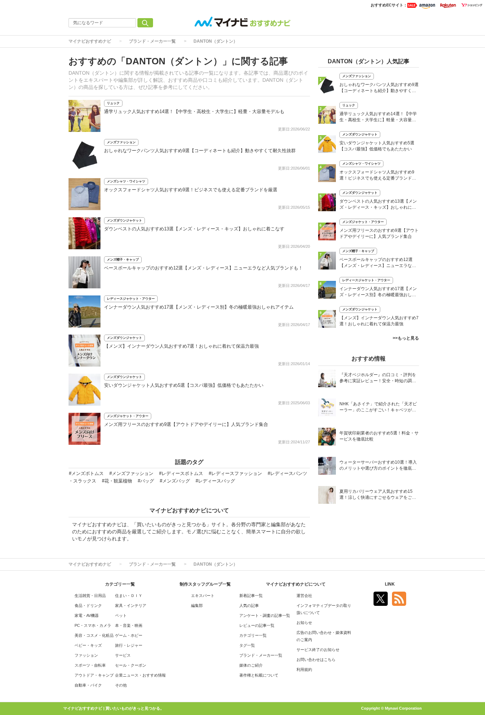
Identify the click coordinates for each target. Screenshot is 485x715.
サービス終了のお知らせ (317, 649)
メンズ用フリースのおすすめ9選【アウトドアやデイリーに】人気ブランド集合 (186, 424)
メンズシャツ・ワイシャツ (126, 181)
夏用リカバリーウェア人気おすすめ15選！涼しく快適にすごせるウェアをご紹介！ (377, 495)
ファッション (86, 655)
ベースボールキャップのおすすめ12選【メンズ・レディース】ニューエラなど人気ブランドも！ (203, 268)
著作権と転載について (258, 675)
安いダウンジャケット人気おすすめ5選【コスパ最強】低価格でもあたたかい (183, 385)
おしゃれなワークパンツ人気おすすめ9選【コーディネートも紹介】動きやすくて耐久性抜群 (200, 150)
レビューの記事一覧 (256, 625)
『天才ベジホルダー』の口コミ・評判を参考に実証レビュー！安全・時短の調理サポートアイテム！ (377, 378)
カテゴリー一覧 (253, 635)
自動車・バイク (88, 685)
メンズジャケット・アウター (127, 416)
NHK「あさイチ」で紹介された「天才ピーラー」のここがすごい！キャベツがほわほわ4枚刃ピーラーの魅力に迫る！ (378, 407)
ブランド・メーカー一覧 (152, 41)
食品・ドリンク (88, 605)
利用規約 (304, 669)
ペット (121, 615)
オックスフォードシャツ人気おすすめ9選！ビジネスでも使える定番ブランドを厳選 (190, 189)
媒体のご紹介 (251, 665)
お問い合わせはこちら (316, 659)
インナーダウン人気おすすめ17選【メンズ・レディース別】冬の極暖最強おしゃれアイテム (199, 307)
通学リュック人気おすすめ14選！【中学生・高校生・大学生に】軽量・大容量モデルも (194, 111)
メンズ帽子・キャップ (123, 259)
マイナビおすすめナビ (90, 41)
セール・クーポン (130, 665)
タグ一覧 (247, 645)
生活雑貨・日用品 (90, 595)
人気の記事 (249, 605)
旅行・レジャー (128, 645)
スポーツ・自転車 (90, 665)
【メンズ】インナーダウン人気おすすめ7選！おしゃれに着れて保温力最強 (181, 346)
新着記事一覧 (251, 595)
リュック (113, 103)
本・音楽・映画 (128, 625)
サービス (123, 655)
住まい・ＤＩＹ (128, 595)
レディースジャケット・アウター (131, 298)
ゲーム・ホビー (128, 635)
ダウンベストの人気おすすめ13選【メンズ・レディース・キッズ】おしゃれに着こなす (194, 228)
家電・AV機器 (87, 615)
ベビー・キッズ (88, 645)
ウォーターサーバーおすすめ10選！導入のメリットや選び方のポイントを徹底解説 (378, 466)
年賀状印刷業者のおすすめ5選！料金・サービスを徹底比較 (379, 436)
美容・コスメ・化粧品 (94, 635)
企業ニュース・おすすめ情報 (140, 675)
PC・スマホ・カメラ (93, 625)
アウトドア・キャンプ (94, 675)
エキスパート (202, 595)
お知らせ (304, 622)
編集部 (197, 605)
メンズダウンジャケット (124, 220)
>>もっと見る (406, 338)
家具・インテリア (130, 605)
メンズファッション (121, 142)
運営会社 (304, 595)
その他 (121, 685)
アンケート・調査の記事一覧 (264, 615)
